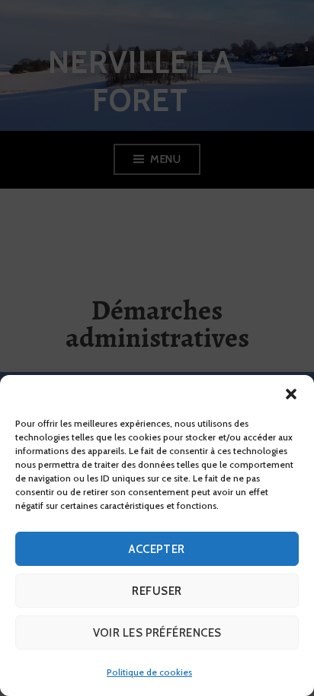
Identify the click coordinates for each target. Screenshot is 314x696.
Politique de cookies (149, 672)
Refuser (156, 591)
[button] (291, 394)
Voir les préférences (157, 633)
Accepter (157, 549)
